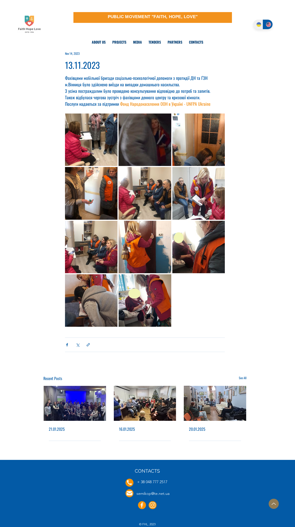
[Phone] (129, 482)
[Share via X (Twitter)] (78, 345)
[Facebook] (142, 505)
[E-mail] (129, 493)
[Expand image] (91, 140)
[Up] (274, 504)
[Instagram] (152, 505)
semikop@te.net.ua (153, 493)
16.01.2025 (127, 429)
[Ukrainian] (258, 24)
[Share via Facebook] (67, 345)
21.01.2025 (57, 429)
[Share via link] (88, 345)
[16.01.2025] (145, 403)
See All (242, 378)
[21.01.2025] (75, 403)
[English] (268, 24)
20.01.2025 (197, 429)
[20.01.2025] (215, 403)
